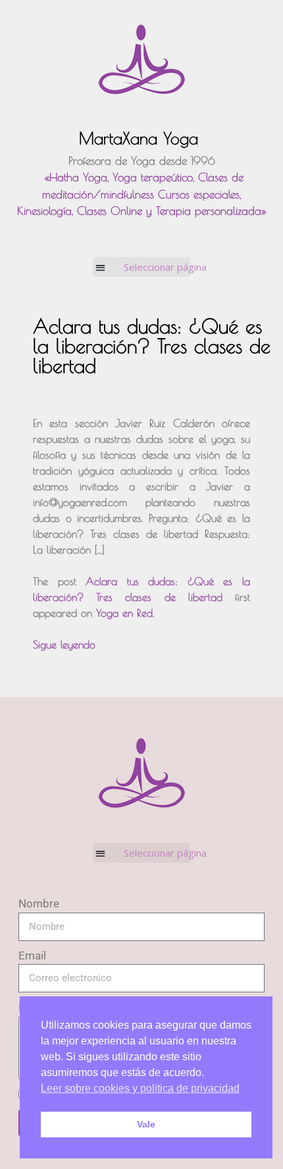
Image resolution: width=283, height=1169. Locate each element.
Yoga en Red (124, 613)
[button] (142, 267)
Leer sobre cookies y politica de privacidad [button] (140, 1088)
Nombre (38, 903)
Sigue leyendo (64, 644)
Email (32, 955)
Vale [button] (146, 1124)
